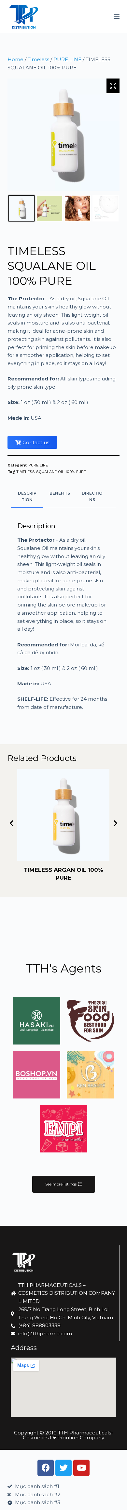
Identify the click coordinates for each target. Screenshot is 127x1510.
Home (15, 59)
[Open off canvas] (117, 16)
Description (27, 496)
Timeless (38, 59)
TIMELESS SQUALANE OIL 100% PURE (51, 471)
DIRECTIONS (92, 496)
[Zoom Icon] (113, 86)
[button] (11, 823)
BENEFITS (59, 493)
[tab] (27, 496)
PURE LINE (67, 59)
